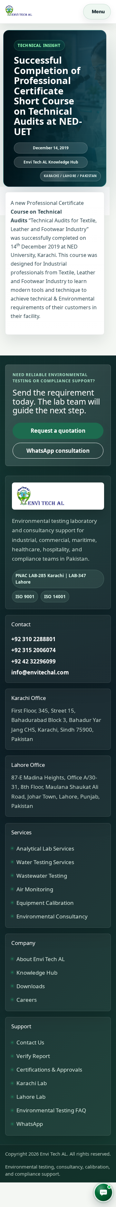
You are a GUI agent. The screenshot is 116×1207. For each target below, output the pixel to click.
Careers (26, 999)
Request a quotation (58, 430)
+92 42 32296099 (33, 661)
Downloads (30, 986)
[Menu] (97, 11)
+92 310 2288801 (33, 639)
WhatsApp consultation (58, 450)
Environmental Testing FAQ (51, 1110)
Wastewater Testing (41, 875)
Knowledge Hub (36, 972)
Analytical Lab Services (45, 848)
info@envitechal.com (40, 672)
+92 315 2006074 (33, 650)
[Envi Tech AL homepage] (58, 496)
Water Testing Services (45, 862)
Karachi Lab (31, 1083)
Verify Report (33, 1056)
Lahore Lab (30, 1096)
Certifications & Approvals (49, 1069)
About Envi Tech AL (40, 959)
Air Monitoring (34, 889)
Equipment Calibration (45, 902)
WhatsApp (29, 1124)
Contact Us (30, 1042)
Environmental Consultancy (52, 916)
